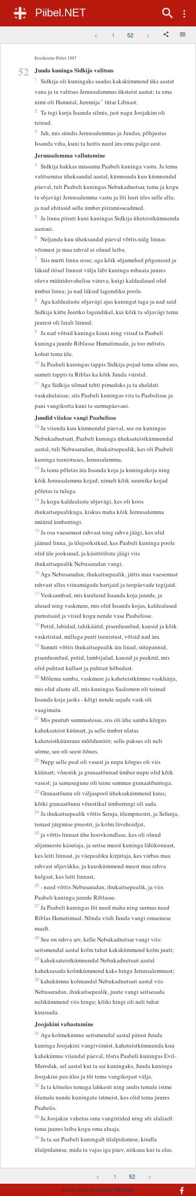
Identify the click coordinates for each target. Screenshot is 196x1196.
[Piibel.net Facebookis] (176, 1186)
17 (37, 593)
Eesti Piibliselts (118, 1189)
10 (37, 362)
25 (37, 833)
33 (37, 1116)
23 (37, 791)
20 (37, 676)
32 (37, 1085)
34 (37, 1137)
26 (37, 885)
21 (37, 718)
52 (130, 35)
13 (37, 468)
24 (37, 812)
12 (37, 426)
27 (37, 905)
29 (37, 958)
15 (37, 530)
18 (37, 624)
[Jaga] (167, 35)
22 (37, 760)
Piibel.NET (60, 12)
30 (37, 979)
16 (37, 572)
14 (37, 499)
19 (37, 645)
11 (37, 383)
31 (37, 1033)
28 (37, 937)
